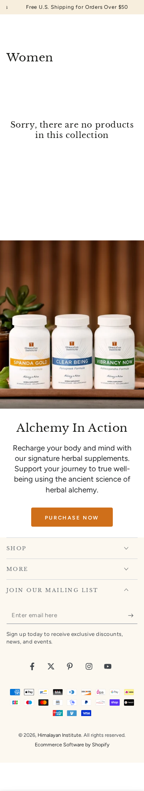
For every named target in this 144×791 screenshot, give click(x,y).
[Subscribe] (133, 615)
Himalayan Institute (59, 735)
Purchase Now (72, 518)
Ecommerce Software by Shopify (72, 745)
